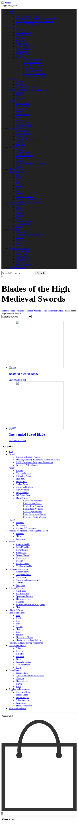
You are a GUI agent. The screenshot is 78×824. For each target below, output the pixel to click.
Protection (20, 84)
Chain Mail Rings (23, 251)
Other (18, 207)
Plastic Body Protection (33, 65)
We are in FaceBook (17, 267)
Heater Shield (22, 109)
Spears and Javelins (24, 155)
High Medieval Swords (53, 310)
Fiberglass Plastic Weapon (34, 76)
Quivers (19, 142)
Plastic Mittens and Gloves (34, 73)
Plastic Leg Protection (32, 70)
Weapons (20, 81)
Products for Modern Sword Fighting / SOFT (28, 90)
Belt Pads (20, 215)
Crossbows (21, 136)
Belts (18, 174)
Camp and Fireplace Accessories (30, 234)
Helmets (19, 29)
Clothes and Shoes (17, 172)
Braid (18, 177)
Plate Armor (21, 38)
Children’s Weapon (17, 169)
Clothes (19, 185)
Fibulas (19, 218)
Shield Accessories (24, 265)
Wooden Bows (22, 131)
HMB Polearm (22, 152)
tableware (20, 237)
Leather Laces (22, 254)
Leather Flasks (22, 232)
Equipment (20, 98)
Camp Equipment (16, 229)
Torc (18, 183)
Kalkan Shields (22, 117)
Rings (18, 226)
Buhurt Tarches (22, 122)
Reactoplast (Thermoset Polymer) (30, 163)
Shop (11, 10)
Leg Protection (22, 51)
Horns (18, 245)
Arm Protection (22, 49)
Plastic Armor (22, 57)
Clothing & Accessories (26, 87)
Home (4, 310)
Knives (19, 243)
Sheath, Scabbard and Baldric (28, 199)
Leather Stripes (22, 256)
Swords (12, 13)
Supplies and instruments (19, 248)
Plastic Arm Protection (32, 60)
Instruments (21, 262)
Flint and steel (22, 240)
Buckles (19, 210)
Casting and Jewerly (17, 204)
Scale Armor (21, 40)
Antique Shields (23, 103)
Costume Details (23, 224)
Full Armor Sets (23, 54)
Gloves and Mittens (24, 46)
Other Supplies (22, 259)
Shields (19, 95)
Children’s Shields (24, 125)
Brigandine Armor (24, 35)
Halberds (20, 161)
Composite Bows (23, 133)
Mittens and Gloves (24, 196)
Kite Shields (21, 111)
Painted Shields (22, 114)
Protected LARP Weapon (27, 24)
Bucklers (20, 120)
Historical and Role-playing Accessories (26, 202)
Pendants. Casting (23, 221)
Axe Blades (21, 150)
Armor (12, 27)
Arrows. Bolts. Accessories (28, 139)
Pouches (19, 193)
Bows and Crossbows (18, 128)
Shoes (18, 188)
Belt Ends (20, 213)
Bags (18, 191)
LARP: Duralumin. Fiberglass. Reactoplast (34, 21)
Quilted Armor (22, 43)
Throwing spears (23, 158)
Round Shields (22, 106)
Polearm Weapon (16, 147)
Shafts (18, 166)
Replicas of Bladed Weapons (28, 16)
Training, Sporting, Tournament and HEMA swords (38, 18)
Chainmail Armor (23, 32)
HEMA (12, 79)
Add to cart (21, 380)
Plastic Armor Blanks (32, 62)
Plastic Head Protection (33, 68)
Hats (18, 180)
